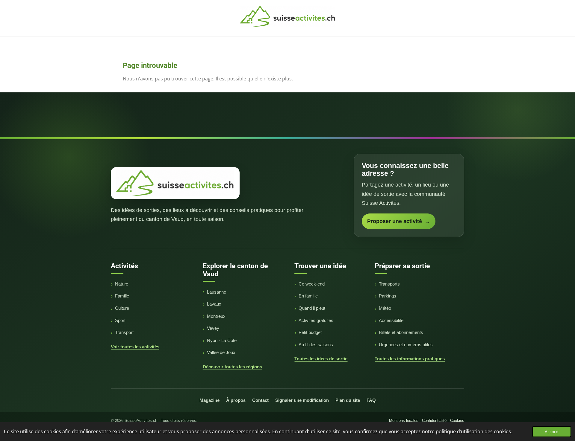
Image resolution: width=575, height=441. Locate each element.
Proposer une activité (398, 221)
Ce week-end (312, 283)
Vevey (213, 328)
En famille (308, 295)
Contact (260, 400)
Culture (122, 308)
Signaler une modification (302, 400)
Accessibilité (391, 320)
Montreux (216, 316)
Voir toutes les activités (135, 346)
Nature (121, 283)
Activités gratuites (316, 320)
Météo (385, 308)
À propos (236, 400)
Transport (124, 332)
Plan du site (347, 400)
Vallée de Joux (221, 352)
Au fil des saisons (316, 344)
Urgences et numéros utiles (406, 344)
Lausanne (216, 291)
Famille (122, 295)
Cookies (457, 420)
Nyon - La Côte (222, 340)
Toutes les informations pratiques (410, 358)
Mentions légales (403, 420)
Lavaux (214, 303)
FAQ (371, 400)
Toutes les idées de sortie (320, 358)
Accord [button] (552, 431)
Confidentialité (434, 420)
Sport (120, 320)
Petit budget (310, 332)
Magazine (209, 400)
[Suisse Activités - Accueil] (175, 183)
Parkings (387, 295)
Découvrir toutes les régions (232, 366)
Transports (389, 283)
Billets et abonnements (401, 332)
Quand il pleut (312, 308)
